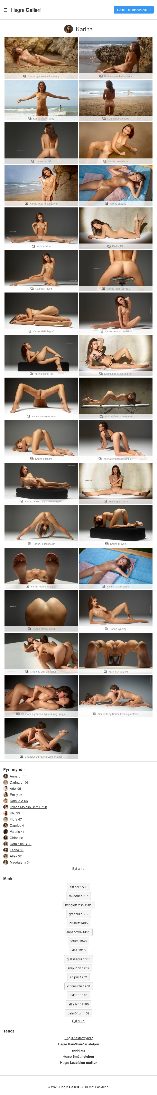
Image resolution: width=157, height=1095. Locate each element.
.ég (78, 1050)
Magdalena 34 (20, 862)
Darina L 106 (19, 782)
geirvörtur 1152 (79, 1013)
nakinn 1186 (78, 995)
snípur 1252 (78, 977)
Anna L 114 (18, 776)
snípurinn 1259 (78, 968)
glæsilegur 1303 (78, 959)
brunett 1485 (79, 923)
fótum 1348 (79, 941)
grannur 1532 (78, 914)
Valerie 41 (17, 831)
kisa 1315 (79, 950)
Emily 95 (16, 794)
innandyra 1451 (78, 932)
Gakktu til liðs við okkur (133, 9)
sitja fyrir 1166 (78, 1004)
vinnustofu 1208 (78, 986)
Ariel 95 (15, 788)
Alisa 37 (16, 856)
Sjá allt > (78, 868)
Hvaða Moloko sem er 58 (28, 807)
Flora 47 (16, 819)
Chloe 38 (16, 837)
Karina (84, 29)
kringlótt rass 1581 (78, 905)
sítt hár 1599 (78, 886)
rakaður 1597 (78, 896)
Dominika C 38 (20, 843)
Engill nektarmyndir (79, 1038)
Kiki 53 (15, 813)
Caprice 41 (18, 825)
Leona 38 (17, 850)
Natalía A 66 (19, 800)
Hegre (26, 9)
